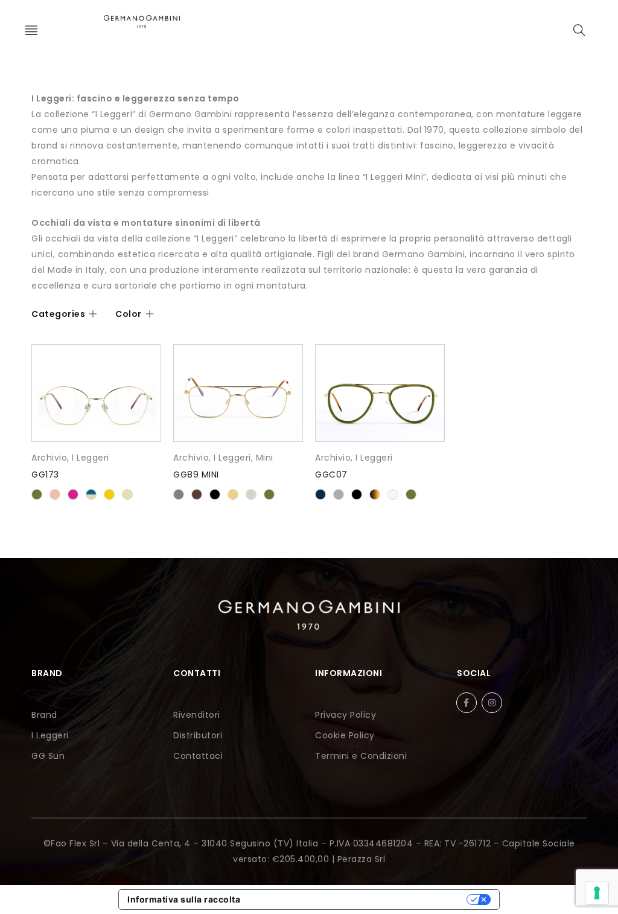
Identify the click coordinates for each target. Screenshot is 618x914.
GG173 (45, 474)
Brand (44, 715)
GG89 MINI (196, 474)
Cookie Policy (345, 735)
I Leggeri (90, 458)
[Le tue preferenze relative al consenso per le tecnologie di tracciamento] (596, 892)
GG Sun (48, 756)
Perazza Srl (361, 859)
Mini (264, 458)
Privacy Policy (345, 715)
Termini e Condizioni (361, 756)
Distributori (197, 735)
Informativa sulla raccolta (183, 899)
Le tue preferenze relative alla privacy (359, 899)
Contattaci (198, 756)
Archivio (49, 458)
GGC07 (331, 474)
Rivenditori (196, 715)
